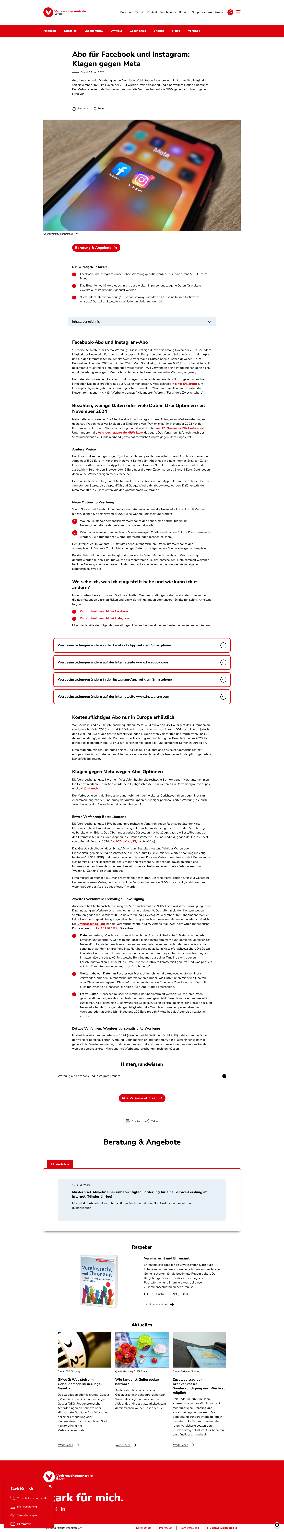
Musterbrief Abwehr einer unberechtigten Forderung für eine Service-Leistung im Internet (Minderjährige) (139, 1194)
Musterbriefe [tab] (60, 1164)
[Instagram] (54, 1509)
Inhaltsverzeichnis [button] (86, 321)
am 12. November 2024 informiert (180, 428)
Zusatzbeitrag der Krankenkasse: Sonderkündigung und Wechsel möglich (199, 1386)
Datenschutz (143, 1528)
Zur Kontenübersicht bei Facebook (104, 611)
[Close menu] (50, 1486)
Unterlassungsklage (91, 924)
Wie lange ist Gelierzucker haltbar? (137, 1381)
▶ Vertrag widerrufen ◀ (222, 1528)
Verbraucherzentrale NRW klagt (120, 433)
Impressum (165, 1528)
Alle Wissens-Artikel (139, 1098)
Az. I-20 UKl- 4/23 (123, 841)
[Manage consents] (277, 1525)
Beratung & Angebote (93, 247)
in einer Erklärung (184, 384)
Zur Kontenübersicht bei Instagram (104, 618)
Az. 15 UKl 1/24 (106, 928)
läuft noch (91, 788)
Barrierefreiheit (189, 1528)
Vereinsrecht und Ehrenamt (166, 1258)
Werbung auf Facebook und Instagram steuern (89, 1076)
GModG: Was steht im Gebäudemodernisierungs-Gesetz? (80, 1384)
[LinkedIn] (63, 1509)
